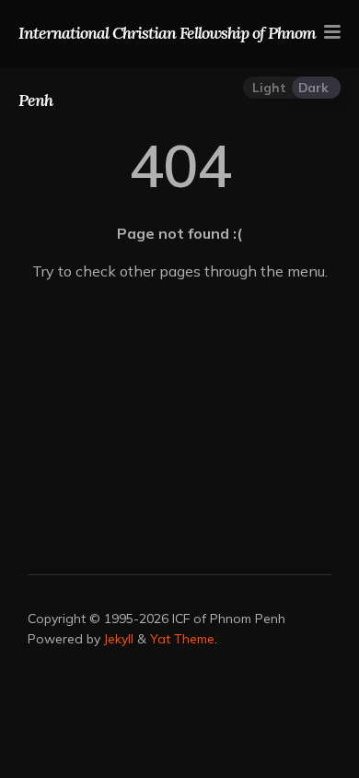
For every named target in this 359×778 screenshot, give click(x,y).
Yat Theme (182, 639)
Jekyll (118, 639)
